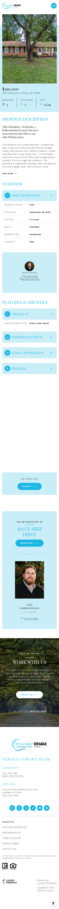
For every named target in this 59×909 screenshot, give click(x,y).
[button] (29, 694)
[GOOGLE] (47, 808)
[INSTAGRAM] (19, 808)
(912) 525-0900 (38, 711)
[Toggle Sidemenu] (54, 6)
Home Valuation (11, 838)
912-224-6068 (31, 276)
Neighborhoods (11, 832)
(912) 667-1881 (10, 773)
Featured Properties (14, 827)
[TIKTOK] (33, 808)
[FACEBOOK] (12, 808)
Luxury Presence (47, 883)
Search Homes (10, 843)
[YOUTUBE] (40, 808)
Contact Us (9, 849)
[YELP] (26, 808)
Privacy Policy (45, 890)
